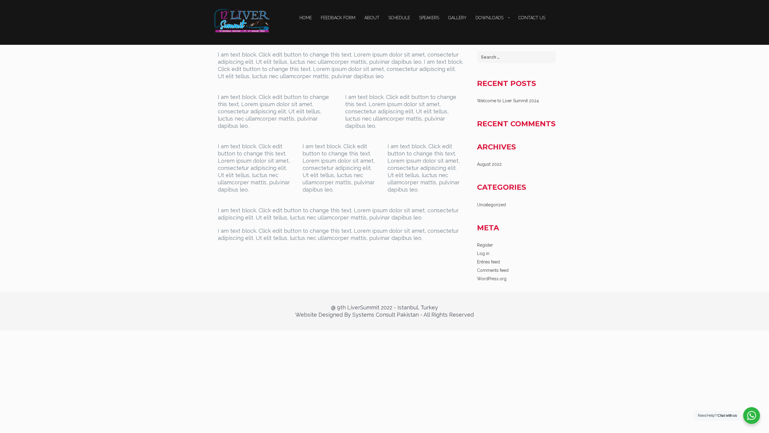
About (371, 17)
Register (485, 245)
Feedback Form (338, 17)
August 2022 (489, 164)
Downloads (489, 17)
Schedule (399, 17)
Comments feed (493, 270)
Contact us (531, 17)
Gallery (457, 17)
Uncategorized (491, 204)
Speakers (429, 17)
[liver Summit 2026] (241, 20)
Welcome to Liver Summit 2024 (508, 100)
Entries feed (488, 261)
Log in (483, 253)
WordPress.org (491, 278)
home (305, 17)
